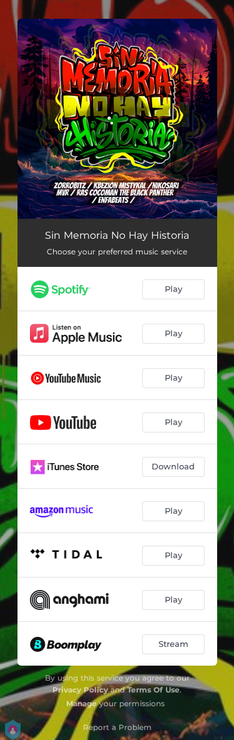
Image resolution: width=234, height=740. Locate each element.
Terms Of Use (153, 689)
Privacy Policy (80, 689)
